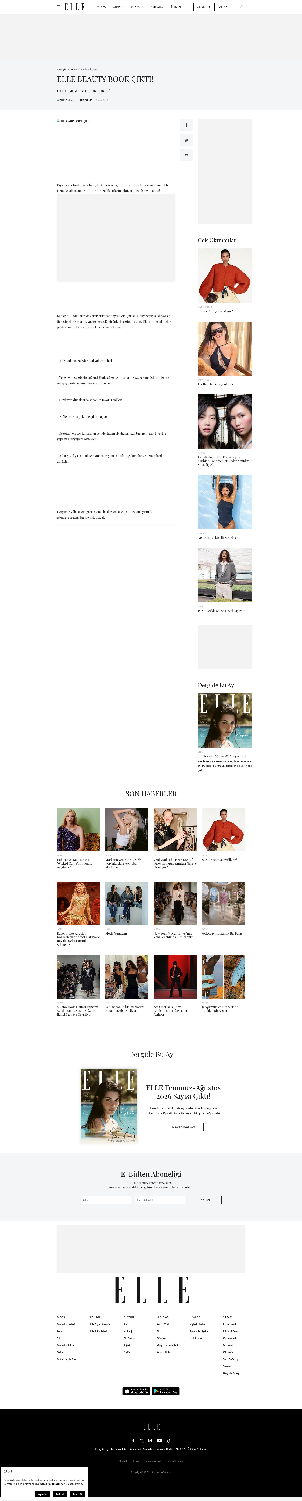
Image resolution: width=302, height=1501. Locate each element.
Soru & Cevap (230, 1359)
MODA (101, 7)
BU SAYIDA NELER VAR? (183, 1126)
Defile (60, 1352)
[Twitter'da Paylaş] (186, 140)
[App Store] (136, 1391)
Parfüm (127, 1352)
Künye (136, 1460)
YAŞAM (227, 1317)
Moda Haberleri (89, 69)
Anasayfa (61, 69)
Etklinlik (96, 1317)
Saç (125, 1324)
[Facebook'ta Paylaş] (186, 125)
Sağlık (126, 1345)
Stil (58, 1338)
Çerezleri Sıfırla (175, 1460)
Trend (60, 1331)
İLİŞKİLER (176, 7)
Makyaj (127, 1331)
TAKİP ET (223, 7)
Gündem (161, 1338)
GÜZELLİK (118, 7)
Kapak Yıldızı (164, 1324)
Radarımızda (230, 1324)
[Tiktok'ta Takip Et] (169, 1440)
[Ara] (241, 6)
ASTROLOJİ (157, 7)
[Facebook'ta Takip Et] (133, 1440)
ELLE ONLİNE (86, 100)
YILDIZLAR (162, 1317)
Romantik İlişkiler (199, 1331)
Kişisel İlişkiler (198, 1324)
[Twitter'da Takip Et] (142, 1440)
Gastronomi (229, 1338)
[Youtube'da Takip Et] (159, 1440)
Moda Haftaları (65, 1345)
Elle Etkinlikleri (98, 1331)
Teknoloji (228, 1345)
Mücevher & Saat (66, 1359)
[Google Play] (166, 1391)
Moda (74, 69)
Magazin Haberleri (167, 1345)
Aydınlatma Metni (153, 1460)
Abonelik (123, 1460)
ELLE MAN (137, 7)
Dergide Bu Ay (231, 1373)
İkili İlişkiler (196, 1338)
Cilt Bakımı (129, 1338)
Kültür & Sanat (231, 1331)
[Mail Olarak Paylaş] (186, 155)
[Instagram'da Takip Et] (150, 1440)
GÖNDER (205, 1200)
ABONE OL (204, 7)
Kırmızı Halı (163, 1352)
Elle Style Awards (100, 1324)
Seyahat (227, 1366)
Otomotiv (228, 1352)
